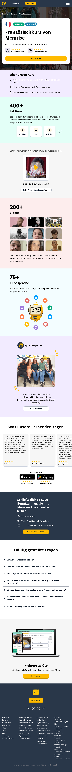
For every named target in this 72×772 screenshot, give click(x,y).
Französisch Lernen (9, 14)
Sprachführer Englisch (61, 726)
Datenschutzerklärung (38, 765)
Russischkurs (41, 738)
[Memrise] (4, 3)
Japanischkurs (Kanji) (44, 731)
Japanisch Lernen (25, 728)
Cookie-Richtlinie (53, 765)
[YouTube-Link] (38, 708)
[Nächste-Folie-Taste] (60, 132)
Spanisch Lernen (25, 736)
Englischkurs (41, 720)
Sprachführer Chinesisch (58, 718)
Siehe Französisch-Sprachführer (36, 190)
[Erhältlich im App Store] (27, 477)
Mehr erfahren (36, 408)
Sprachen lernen (8, 738)
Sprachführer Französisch (58, 730)
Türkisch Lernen (25, 738)
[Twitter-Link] (33, 708)
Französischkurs (42, 725)
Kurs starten (36, 58)
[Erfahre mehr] (68, 3)
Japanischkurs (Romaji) (45, 733)
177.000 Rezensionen (27, 483)
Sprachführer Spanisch (58, 755)
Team (4, 731)
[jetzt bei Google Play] (45, 477)
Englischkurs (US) (43, 723)
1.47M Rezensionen (45, 483)
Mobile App (6, 725)
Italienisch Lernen (25, 725)
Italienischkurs (42, 728)
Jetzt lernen (31, 3)
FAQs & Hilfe (6, 723)
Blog (4, 733)
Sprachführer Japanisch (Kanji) (59, 739)
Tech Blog (5, 736)
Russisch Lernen (25, 733)
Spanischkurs (41, 741)
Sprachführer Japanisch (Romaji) (60, 743)
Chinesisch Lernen (25, 717)
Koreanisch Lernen (26, 731)
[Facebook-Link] (28, 708)
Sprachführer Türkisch (62, 759)
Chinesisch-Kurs (42, 717)
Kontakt (5, 720)
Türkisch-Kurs (42, 744)
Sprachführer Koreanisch (58, 748)
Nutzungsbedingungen (21, 765)
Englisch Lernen (25, 720)
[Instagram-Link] (43, 708)
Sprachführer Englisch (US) (61, 723)
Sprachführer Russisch (62, 752)
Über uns (5, 717)
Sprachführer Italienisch (58, 734)
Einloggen (16, 3)
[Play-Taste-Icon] (36, 167)
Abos (4, 728)
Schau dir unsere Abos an (36, 532)
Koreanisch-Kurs (42, 736)
